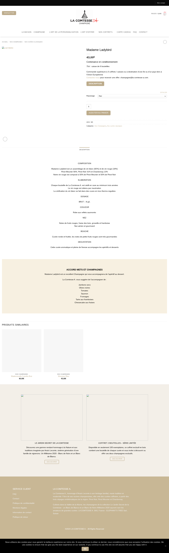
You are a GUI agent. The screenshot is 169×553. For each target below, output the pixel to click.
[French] (20, 13)
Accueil (5, 42)
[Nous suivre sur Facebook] (3, 3)
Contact (143, 32)
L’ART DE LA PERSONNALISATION (63, 32)
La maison (26, 32)
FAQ (135, 32)
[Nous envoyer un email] (9, 3)
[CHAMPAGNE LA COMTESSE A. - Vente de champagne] (84, 17)
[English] (24, 13)
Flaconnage (90, 96)
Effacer (163, 92)
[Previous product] (165, 42)
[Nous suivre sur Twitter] (7, 3)
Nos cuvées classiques (34, 42)
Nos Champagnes (16, 42)
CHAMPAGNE (39, 32)
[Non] (165, 547)
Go (85, 549)
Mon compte (161, 3)
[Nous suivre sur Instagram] (5, 3)
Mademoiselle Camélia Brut (21, 376)
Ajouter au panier (98, 113)
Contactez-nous (93, 77)
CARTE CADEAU (124, 32)
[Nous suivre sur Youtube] (12, 3)
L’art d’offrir (87, 32)
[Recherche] (151, 3)
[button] (159, 13)
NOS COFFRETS (105, 32)
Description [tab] (84, 149)
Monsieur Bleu (63, 376)
